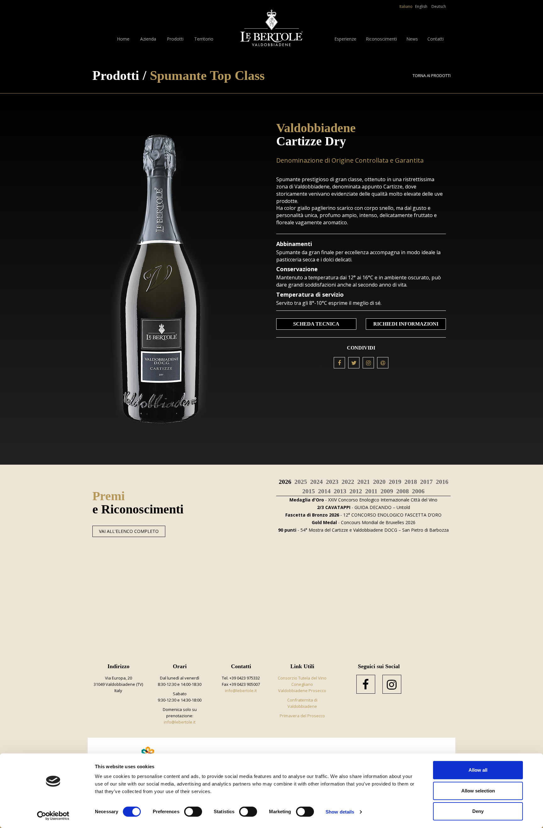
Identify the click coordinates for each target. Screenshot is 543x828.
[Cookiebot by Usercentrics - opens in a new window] (53, 815)
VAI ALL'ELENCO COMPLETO (129, 531)
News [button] (412, 39)
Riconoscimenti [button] (381, 39)
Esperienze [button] (345, 39)
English (421, 6)
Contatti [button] (435, 39)
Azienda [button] (148, 39)
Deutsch (438, 6)
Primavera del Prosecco (302, 716)
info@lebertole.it (179, 722)
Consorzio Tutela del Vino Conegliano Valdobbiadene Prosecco (302, 684)
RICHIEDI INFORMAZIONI (405, 324)
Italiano (406, 6)
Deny (478, 811)
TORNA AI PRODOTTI (432, 75)
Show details (340, 811)
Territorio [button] (203, 39)
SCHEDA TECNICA (316, 324)
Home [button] (123, 39)
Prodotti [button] (175, 39)
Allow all (478, 770)
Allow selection (478, 790)
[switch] (193, 812)
